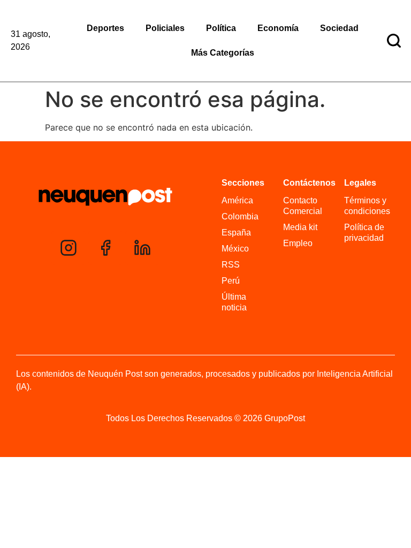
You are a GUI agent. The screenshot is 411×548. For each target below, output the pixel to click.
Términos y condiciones (367, 206)
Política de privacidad (364, 232)
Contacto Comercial (302, 206)
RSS (231, 264)
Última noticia (234, 302)
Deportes (105, 28)
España (236, 232)
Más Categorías (222, 52)
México (235, 248)
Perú (231, 280)
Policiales (165, 28)
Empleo (298, 243)
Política (221, 28)
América (237, 200)
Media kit (300, 227)
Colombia (240, 216)
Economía (278, 28)
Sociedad (339, 28)
